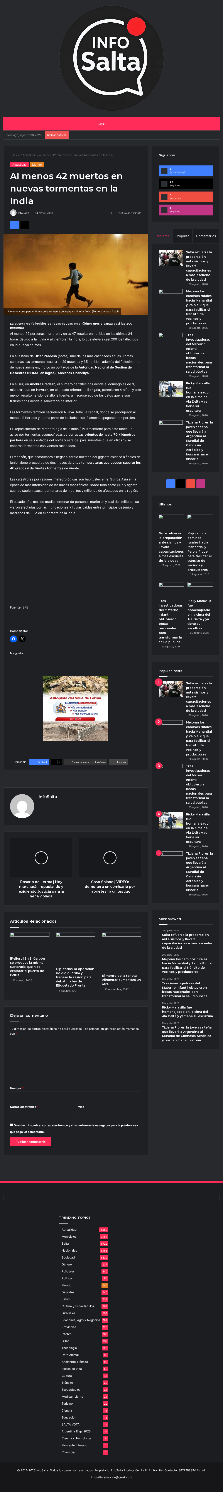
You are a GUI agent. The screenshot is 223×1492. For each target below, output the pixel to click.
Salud (65, 1299)
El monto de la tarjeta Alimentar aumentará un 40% (121, 980)
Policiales (68, 1271)
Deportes (68, 1292)
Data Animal (70, 1355)
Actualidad (29, 155)
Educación (69, 1417)
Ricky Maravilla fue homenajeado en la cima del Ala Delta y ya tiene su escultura (198, 397)
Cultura (67, 1375)
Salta (65, 1243)
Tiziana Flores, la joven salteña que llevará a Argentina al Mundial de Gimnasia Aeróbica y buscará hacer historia (199, 440)
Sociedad (68, 1257)
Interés (66, 1334)
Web (81, 1107)
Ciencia (67, 1410)
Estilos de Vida (72, 1368)
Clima (65, 1341)
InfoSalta (23, 213)
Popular (183, 236)
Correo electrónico (24, 1107)
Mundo (37, 164)
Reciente (162, 236)
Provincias (69, 1327)
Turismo (67, 1403)
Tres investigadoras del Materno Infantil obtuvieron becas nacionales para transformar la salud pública (199, 353)
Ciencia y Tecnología (76, 1438)
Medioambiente (72, 1396)
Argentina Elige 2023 (76, 1431)
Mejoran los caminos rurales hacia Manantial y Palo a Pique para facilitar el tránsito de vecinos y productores (200, 551)
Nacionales (69, 1250)
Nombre (16, 1088)
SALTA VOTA (70, 1424)
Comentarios (206, 236)
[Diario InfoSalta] (111, 58)
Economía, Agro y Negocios (81, 1320)
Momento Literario (74, 1445)
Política (67, 1278)
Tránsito (67, 1382)
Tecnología (69, 1348)
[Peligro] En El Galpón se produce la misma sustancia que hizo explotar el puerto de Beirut (27, 967)
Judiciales (68, 1313)
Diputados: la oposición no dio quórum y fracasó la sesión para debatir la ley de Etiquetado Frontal (75, 977)
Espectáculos (71, 1389)
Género (67, 1264)
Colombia (68, 1452)
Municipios (69, 1236)
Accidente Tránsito (75, 1362)
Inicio (16, 155)
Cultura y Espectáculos (78, 1306)
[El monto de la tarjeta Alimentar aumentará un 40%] (121, 952)
